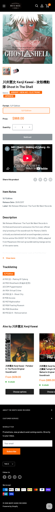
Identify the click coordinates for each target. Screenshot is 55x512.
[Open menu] (4, 6)
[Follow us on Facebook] (4, 477)
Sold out (27, 137)
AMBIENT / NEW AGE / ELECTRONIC (26, 92)
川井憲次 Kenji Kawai (25, 326)
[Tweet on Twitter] (45, 179)
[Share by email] (50, 179)
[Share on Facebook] (35, 179)
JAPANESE (9, 96)
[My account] (42, 5)
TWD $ (6, 464)
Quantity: (7, 127)
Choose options (19, 392)
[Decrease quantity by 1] (15, 127)
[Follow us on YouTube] (20, 477)
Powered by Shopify (10, 506)
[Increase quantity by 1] (29, 127)
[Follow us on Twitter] (9, 477)
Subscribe (11, 451)
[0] (47, 5)
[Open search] (36, 5)
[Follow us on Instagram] (15, 477)
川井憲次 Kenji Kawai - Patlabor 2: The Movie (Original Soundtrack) (19, 369)
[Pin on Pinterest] (40, 179)
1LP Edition (8, 274)
